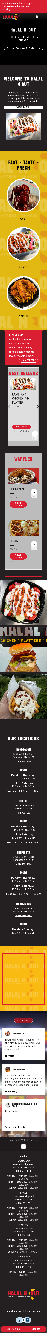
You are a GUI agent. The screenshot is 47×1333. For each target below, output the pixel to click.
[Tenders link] (23, 292)
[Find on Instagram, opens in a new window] (23, 1146)
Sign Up (36, 1329)
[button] (23, 408)
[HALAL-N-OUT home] (13, 17)
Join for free (28, 360)
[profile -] (37, 16)
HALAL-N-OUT (23, 1294)
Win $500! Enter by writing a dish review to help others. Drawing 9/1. (17, 6)
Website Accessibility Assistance (23, 1311)
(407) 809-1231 (24, 1203)
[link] (21, 427)
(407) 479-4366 (24, 1235)
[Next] (38, 406)
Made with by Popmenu (19, 1140)
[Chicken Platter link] (23, 244)
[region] (24, 980)
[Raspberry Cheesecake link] (23, 195)
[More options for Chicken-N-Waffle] (34, 492)
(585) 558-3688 (24, 1171)
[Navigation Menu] (43, 17)
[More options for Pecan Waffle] (34, 544)
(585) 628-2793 (24, 1267)
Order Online (13, 1329)
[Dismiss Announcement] (42, 6)
